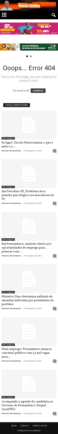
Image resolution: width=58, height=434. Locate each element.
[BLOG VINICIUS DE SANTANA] (29, 5)
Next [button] (54, 46)
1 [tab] (27, 56)
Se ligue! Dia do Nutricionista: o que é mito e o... (27, 145)
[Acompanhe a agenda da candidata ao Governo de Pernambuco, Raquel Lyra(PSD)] (29, 384)
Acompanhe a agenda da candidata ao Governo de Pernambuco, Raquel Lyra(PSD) (27, 405)
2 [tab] (31, 56)
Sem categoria (8, 138)
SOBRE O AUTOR (40, 425)
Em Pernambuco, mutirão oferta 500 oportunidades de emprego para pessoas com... (26, 248)
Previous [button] (4, 46)
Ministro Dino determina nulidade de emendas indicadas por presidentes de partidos (28, 300)
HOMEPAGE (38, 91)
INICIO (14, 425)
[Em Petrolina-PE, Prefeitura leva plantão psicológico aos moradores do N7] (29, 173)
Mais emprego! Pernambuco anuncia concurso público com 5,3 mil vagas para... (27, 353)
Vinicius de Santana (11, 150)
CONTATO (24, 425)
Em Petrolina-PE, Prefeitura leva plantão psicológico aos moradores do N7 (28, 195)
